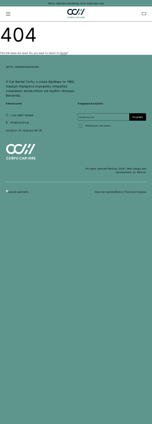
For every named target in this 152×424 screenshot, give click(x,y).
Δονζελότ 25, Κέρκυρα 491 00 (24, 130)
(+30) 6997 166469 (21, 115)
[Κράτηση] (144, 14)
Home (63, 53)
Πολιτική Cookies (135, 191)
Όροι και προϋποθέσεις (109, 191)
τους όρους (104, 125)
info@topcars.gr (19, 122)
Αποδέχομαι (97, 125)
